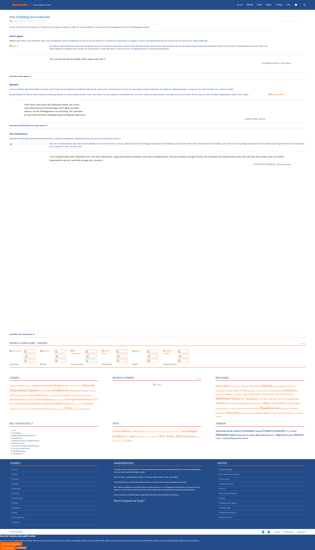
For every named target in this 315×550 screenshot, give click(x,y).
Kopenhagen (190, 431)
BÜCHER (250, 5)
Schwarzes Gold (19, 443)
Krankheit (251, 435)
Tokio (119, 441)
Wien (129, 440)
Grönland (84, 391)
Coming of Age (19, 517)
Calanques (229, 391)
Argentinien (37, 385)
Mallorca (259, 394)
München (155, 437)
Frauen (267, 430)
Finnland (48, 390)
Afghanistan (13, 386)
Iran (17, 395)
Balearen (276, 386)
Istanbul (170, 431)
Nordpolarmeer (292, 399)
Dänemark (88, 385)
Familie (16, 484)
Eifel (262, 391)
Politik (15, 503)
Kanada (65, 395)
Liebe (15, 474)
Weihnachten (236, 438)
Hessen (280, 391)
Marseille (140, 437)
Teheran (198, 436)
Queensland (220, 409)
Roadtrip (290, 435)
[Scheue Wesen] (108, 352)
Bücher (15, 21)
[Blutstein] (44, 351)
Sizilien (256, 408)
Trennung (226, 438)
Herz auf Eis (225, 479)
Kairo (180, 431)
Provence (288, 403)
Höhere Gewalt (226, 469)
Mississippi (280, 394)
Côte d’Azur (240, 390)
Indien (12, 395)
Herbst (294, 431)
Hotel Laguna (16, 36)
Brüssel (132, 431)
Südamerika (233, 412)
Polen (11, 404)
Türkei (41, 409)
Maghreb (246, 394)
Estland (41, 391)
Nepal (27, 400)
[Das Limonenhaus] (77, 352)
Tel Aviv (114, 441)
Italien (39, 395)
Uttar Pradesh (298, 413)
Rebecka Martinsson (228, 513)
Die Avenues (17, 438)
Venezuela (75, 409)
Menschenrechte (263, 435)
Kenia (72, 395)
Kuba (82, 395)
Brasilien (66, 386)
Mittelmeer (223, 398)
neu (241, 5)
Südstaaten (259, 413)
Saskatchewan (240, 409)
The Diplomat (18, 453)
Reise (15, 513)
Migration (281, 435)
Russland (35, 403)
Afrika (219, 385)
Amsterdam (116, 431)
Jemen (50, 395)
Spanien (89, 403)
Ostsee (266, 403)
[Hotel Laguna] (15, 351)
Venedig (123, 441)
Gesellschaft (18, 498)
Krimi (15, 469)
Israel (32, 395)
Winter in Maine (226, 484)
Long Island (237, 394)
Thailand (25, 409)
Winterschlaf (225, 508)
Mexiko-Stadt (148, 436)
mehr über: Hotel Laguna (19, 76)
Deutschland (18, 390)
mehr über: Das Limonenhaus (20, 334)
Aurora (223, 489)
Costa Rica (78, 386)
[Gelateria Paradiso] (169, 352)
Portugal (18, 403)
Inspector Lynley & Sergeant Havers (26, 441)
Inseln (232, 435)
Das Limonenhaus (18, 134)
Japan (45, 395)
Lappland (228, 394)
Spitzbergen (284, 409)
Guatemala (91, 391)
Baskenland (290, 386)
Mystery (16, 522)
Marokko (13, 399)
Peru (96, 400)
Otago (273, 403)
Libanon (88, 395)
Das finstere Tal (226, 517)
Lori (14, 430)
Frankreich (60, 390)
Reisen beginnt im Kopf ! (129, 500)
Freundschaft (278, 431)
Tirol (285, 413)
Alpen (226, 385)
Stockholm (190, 436)
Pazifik (279, 403)
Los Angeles (130, 436)
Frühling (30, 21)
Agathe (135, 364)
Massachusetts (269, 394)
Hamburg (164, 431)
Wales (88, 409)
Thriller (16, 493)
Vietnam (82, 409)
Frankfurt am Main (156, 431)
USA (68, 408)
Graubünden (273, 391)
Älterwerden (221, 431)
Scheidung (16, 433)
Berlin (125, 431)
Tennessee (274, 413)
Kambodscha (57, 395)
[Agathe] (136, 351)
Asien (257, 386)
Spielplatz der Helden (228, 503)
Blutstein (13, 84)
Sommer (299, 435)
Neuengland (252, 398)
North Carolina (231, 403)
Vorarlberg (219, 416)
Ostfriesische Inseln (255, 403)
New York (281, 399)
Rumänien (27, 404)
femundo (20, 4)
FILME (259, 5)
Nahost (235, 398)
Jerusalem (175, 431)
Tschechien (33, 409)
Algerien (28, 386)
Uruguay (60, 409)
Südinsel (243, 413)
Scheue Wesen (107, 364)
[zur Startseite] (296, 4)
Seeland (249, 408)
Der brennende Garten (21, 448)
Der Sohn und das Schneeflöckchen (26, 446)
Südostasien (250, 413)
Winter (245, 438)
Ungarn (54, 409)
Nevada (260, 399)
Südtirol (267, 413)
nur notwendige (8, 548)
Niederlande (46, 399)
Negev (243, 399)
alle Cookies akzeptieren (11, 544)
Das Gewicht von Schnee (229, 474)
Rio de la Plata (230, 409)
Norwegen (70, 399)
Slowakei (81, 404)
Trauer (218, 438)
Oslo (174, 436)
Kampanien (220, 394)
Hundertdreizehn (19, 451)
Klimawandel (241, 435)
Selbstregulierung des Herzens (24, 435)
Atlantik (266, 386)
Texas (280, 413)
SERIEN (268, 5)
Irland (21, 395)
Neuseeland (35, 399)
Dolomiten (251, 391)
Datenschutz (288, 532)
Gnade (222, 498)
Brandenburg (221, 391)
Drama (16, 479)
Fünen (266, 391)
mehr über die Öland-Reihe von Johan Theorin (27, 126)
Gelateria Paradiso (169, 364)
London (118, 436)
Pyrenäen (295, 403)
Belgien (58, 385)
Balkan (282, 386)
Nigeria (54, 400)
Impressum (301, 532)
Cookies (277, 532)
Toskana (290, 413)
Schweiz (67, 403)
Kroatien (77, 395)
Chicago (147, 431)
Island (26, 395)
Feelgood (259, 431)
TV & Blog (279, 5)
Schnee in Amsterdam (228, 493)
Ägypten (21, 386)
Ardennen (244, 386)
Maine (253, 394)
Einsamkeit (248, 431)
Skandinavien (270, 408)
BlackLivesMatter (235, 431)
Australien (48, 385)
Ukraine (47, 409)
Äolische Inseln (235, 386)
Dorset (258, 391)
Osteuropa (243, 403)
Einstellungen (21, 548)
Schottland (45, 403)
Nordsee (220, 403)
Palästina (91, 400)
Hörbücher (222, 435)
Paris (180, 436)
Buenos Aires (139, 431)
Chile (72, 386)
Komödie (16, 489)
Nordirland (61, 399)
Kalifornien (290, 390)
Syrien (19, 409)
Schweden (56, 403)
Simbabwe (75, 404)
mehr (288, 5)
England (33, 390)
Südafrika (13, 409)
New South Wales (271, 399)
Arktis (251, 386)
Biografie (16, 508)
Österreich (82, 399)
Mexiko (21, 399)
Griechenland (74, 390)
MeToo (273, 435)
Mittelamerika (289, 394)
